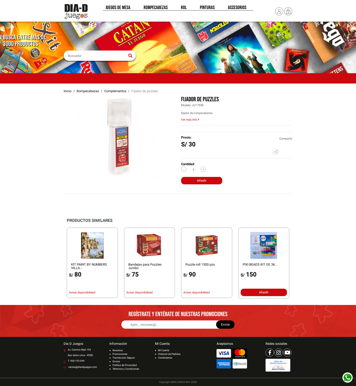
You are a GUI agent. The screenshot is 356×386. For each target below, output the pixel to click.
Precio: (186, 137)
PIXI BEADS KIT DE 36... (260, 264)
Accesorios (237, 8)
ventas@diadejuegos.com (82, 367)
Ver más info (189, 119)
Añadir (201, 180)
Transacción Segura (123, 357)
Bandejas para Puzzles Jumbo (145, 266)
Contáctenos (165, 357)
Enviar (225, 324)
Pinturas (207, 8)
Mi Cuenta (163, 350)
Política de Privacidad (124, 365)
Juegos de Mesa (117, 8)
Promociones (119, 354)
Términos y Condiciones (125, 368)
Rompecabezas (156, 8)
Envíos (116, 361)
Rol (184, 8)
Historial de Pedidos (169, 354)
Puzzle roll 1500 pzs (200, 264)
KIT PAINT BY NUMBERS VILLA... (89, 266)
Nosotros (117, 350)
